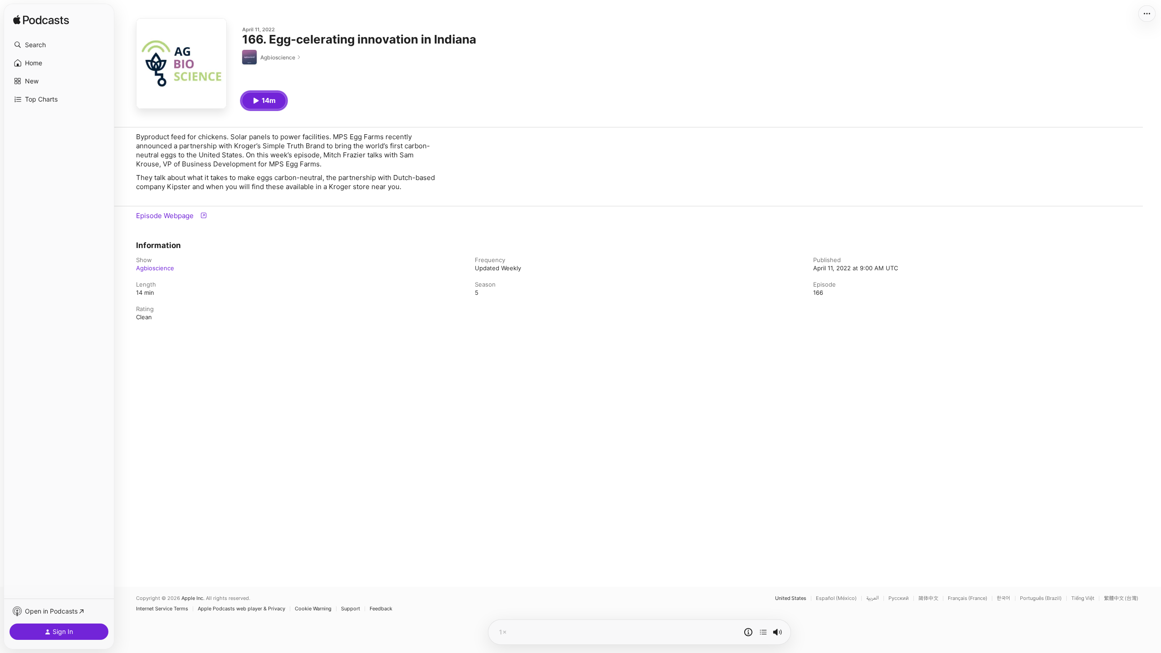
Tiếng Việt (1082, 598)
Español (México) (836, 598)
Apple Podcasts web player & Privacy (241, 608)
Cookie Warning (313, 608)
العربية (872, 598)
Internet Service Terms (162, 608)
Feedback (381, 608)
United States (790, 598)
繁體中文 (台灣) (1121, 598)
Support (350, 608)
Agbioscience (155, 268)
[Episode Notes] (748, 632)
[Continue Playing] (763, 632)
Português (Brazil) (1041, 598)
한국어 (1003, 598)
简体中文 (928, 598)
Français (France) (967, 598)
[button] (59, 45)
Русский (898, 598)
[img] (41, 20)
